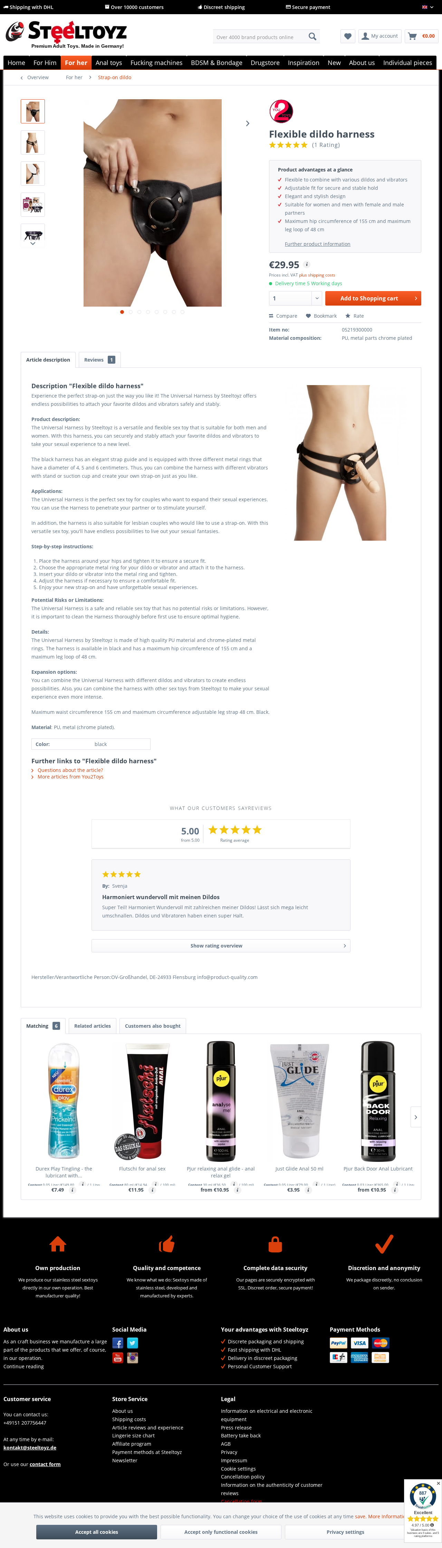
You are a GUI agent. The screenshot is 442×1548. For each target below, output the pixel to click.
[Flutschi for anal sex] (143, 1101)
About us (122, 1411)
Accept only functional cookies (221, 1532)
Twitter (132, 1343)
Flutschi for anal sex (142, 1168)
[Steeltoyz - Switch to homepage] (78, 38)
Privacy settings (345, 1532)
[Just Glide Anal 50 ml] (300, 1101)
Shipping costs (129, 1419)
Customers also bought (153, 1026)
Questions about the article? (69, 770)
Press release (236, 1427)
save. (361, 1516)
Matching (42, 1026)
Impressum (234, 1460)
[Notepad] (347, 36)
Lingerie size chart (133, 1435)
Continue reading (23, 1366)
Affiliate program (131, 1443)
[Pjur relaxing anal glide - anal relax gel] (221, 1101)
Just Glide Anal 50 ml (300, 1168)
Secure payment (310, 7)
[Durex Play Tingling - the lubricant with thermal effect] (64, 1101)
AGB (226, 1443)
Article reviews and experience (147, 1427)
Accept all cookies (96, 1532)
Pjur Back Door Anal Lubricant (378, 1168)
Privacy (229, 1452)
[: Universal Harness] (33, 111)
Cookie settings (238, 1468)
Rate (358, 316)
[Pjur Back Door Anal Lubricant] (378, 1101)
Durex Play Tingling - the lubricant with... (64, 1172)
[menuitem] (266, 36)
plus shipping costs (317, 275)
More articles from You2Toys (70, 776)
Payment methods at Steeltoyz (147, 1452)
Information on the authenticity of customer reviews (272, 1489)
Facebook (118, 1343)
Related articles (92, 1026)
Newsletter (124, 1460)
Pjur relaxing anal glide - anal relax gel (221, 1172)
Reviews (98, 359)
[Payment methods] (382, 1350)
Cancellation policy (243, 1476)
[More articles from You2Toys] (345, 111)
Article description (48, 359)
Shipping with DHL (31, 7)
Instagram (132, 1358)
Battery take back (241, 1435)
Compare (286, 316)
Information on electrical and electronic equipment (267, 1415)
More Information (388, 1516)
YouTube (118, 1358)
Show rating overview (216, 945)
